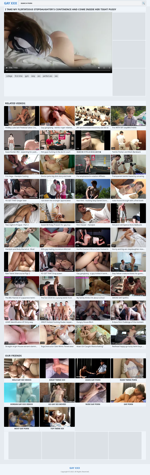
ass (39, 76)
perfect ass (47, 76)
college (9, 76)
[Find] (143, 3)
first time (18, 76)
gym (27, 76)
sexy (33, 76)
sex (56, 76)
